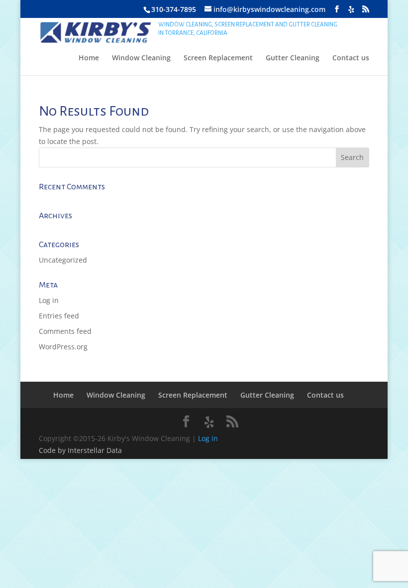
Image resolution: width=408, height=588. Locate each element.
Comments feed (65, 331)
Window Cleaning (141, 58)
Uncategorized (63, 260)
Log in (49, 300)
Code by (53, 450)
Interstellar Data (95, 450)
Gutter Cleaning (292, 58)
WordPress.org (63, 346)
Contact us (350, 58)
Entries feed (59, 315)
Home (89, 58)
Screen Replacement (218, 58)
